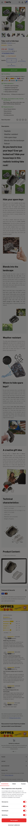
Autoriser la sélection (14, 825)
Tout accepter (14, 820)
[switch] (24, 802)
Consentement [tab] (4, 783)
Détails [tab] (14, 783)
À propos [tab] (23, 783)
